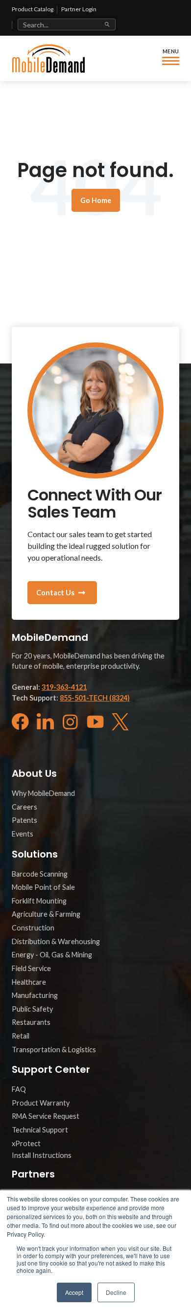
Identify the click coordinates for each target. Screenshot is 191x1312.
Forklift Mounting (39, 901)
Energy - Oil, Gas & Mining (52, 954)
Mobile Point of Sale (43, 887)
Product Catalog (32, 9)
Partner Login (78, 9)
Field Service (31, 968)
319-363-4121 (64, 687)
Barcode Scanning (40, 874)
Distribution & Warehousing (56, 941)
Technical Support (40, 1130)
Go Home (95, 200)
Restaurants (31, 1022)
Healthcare (29, 982)
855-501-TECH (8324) (95, 698)
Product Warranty (41, 1103)
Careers (24, 807)
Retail (20, 1036)
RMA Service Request (45, 1116)
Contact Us (55, 592)
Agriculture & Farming (46, 914)
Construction (33, 928)
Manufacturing (35, 995)
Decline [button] (116, 1292)
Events (22, 834)
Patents (24, 820)
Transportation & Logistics (54, 1049)
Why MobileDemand (43, 793)
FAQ (19, 1089)
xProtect (26, 1143)
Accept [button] (74, 1292)
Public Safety (32, 1009)
